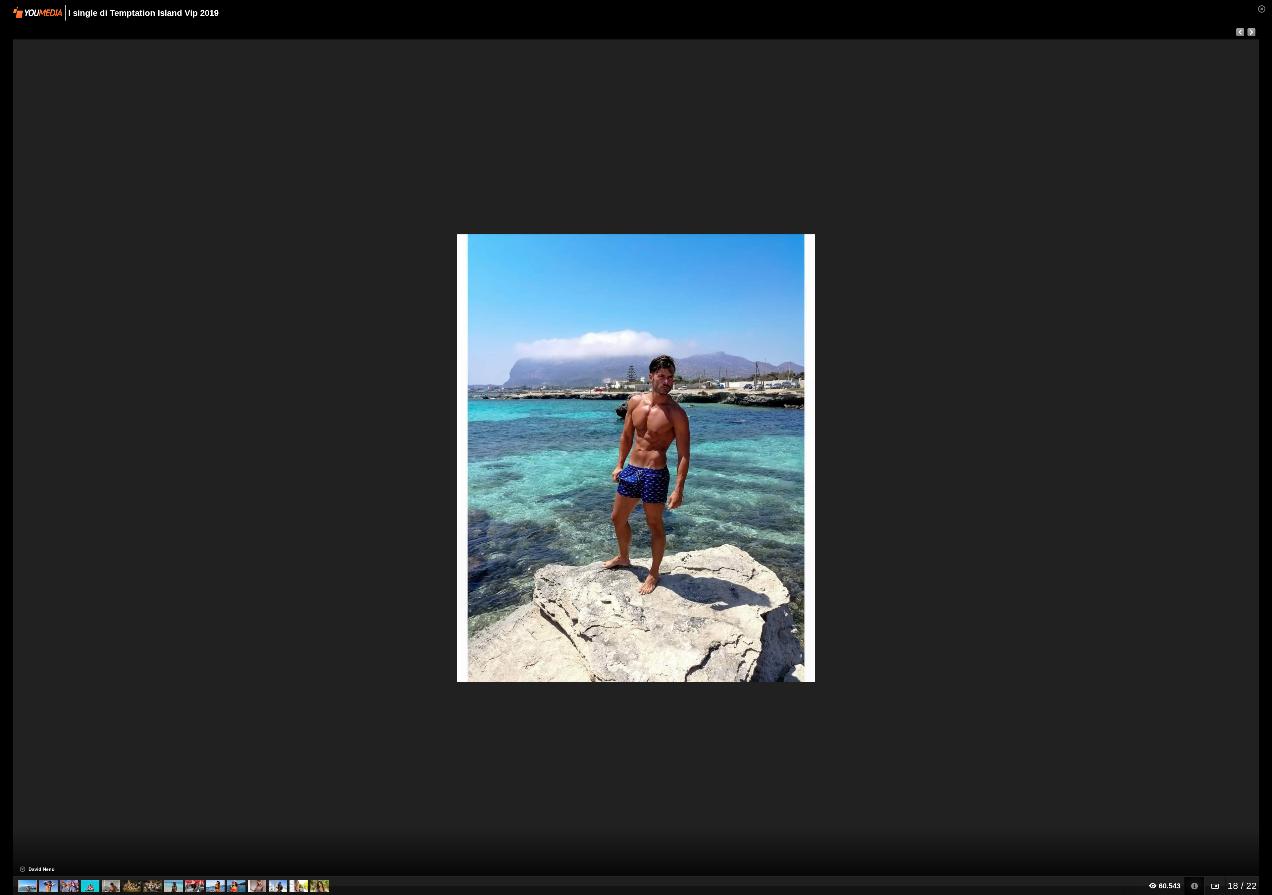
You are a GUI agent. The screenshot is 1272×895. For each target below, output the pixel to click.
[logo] (37, 12)
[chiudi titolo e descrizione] (22, 869)
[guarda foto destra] (760, 458)
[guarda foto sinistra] (137, 458)
